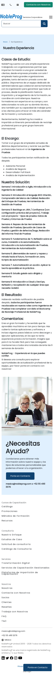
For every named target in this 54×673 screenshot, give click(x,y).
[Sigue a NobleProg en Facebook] (11, 657)
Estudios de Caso (12, 539)
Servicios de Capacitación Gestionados (25, 567)
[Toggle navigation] (51, 17)
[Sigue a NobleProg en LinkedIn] (3, 657)
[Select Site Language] (3, 4)
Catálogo (7, 506)
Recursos (7, 520)
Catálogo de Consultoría (17, 548)
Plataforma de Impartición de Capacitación (20, 573)
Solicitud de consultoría (16, 544)
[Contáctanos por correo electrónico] (18, 4)
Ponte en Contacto (37, 667)
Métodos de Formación (16, 515)
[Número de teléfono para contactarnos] (10, 4)
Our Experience (16, 42)
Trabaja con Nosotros (15, 611)
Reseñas (7, 606)
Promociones (10, 511)
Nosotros (7, 588)
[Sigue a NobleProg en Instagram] (15, 657)
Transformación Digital (16, 563)
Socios (5, 597)
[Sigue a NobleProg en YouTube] (20, 657)
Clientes (7, 602)
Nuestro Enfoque (12, 534)
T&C (4, 620)
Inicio (5, 42)
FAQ (4, 616)
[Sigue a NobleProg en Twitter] (7, 657)
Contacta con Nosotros (38, 4)
